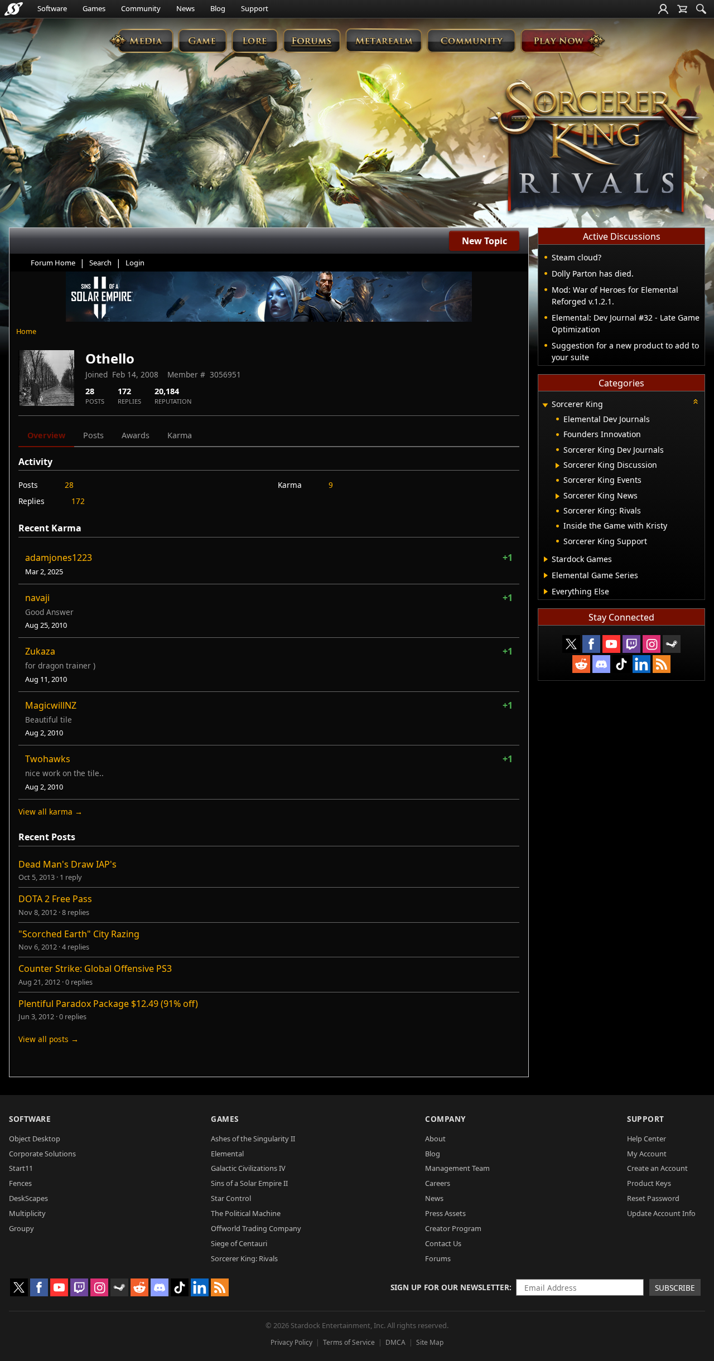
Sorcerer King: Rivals (244, 1258)
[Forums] (311, 40)
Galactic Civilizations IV (248, 1168)
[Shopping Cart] (682, 9)
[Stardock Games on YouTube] (611, 644)
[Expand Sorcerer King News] (557, 496)
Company (445, 1118)
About (435, 1139)
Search (100, 263)
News (185, 8)
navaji (37, 598)
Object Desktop (34, 1139)
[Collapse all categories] (695, 401)
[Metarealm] (383, 40)
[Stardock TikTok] (621, 664)
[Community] (471, 40)
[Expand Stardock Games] (546, 559)
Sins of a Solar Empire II (249, 1183)
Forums (438, 1258)
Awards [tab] (135, 435)
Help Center (646, 1139)
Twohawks (47, 759)
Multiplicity (27, 1213)
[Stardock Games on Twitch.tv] (631, 644)
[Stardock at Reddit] (581, 664)
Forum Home (53, 263)
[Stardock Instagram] (651, 644)
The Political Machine (246, 1213)
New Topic (484, 241)
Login (135, 263)
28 (69, 485)
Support (254, 8)
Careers (437, 1183)
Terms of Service (349, 1342)
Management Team (457, 1168)
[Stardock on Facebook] (591, 644)
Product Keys (649, 1183)
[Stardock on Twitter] (571, 644)
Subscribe (675, 1287)
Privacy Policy (291, 1342)
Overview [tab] (46, 435)
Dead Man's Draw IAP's (67, 864)
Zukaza (40, 651)
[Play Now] (562, 40)
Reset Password (653, 1198)
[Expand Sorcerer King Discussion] (557, 465)
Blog (217, 8)
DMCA (395, 1342)
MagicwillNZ (50, 705)
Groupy (21, 1228)
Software (52, 8)
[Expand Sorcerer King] (545, 405)
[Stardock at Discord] (601, 664)
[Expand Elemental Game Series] (546, 575)
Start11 (21, 1168)
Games (94, 8)
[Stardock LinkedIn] (641, 664)
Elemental (227, 1154)
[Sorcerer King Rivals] (594, 148)
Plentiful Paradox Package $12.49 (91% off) (108, 1003)
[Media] (141, 40)
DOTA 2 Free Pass (55, 899)
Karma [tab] (179, 435)
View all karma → (50, 811)
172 (78, 501)
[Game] (202, 40)
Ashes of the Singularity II (253, 1139)
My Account (647, 1154)
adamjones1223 (58, 557)
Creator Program (453, 1228)
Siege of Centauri (239, 1243)
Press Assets (445, 1213)
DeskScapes (28, 1198)
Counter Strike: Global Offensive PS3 (95, 968)
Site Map (429, 1342)
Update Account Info (661, 1213)
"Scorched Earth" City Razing (78, 934)
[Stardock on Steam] (672, 644)
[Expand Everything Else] (546, 591)
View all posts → (48, 1039)
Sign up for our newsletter (449, 1287)
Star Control (231, 1198)
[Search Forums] (701, 9)
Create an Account (657, 1168)
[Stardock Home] (13, 9)
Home (26, 331)
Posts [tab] (93, 435)
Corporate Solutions (42, 1154)
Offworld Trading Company (256, 1228)
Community (141, 8)
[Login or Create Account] (663, 9)
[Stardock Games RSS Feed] (662, 664)
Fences (20, 1183)
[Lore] (254, 40)
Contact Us (443, 1243)
